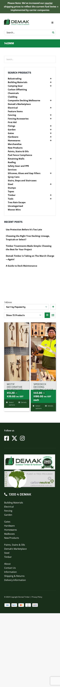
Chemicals (13, 93)
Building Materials (17, 82)
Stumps (12, 188)
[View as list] (53, 315)
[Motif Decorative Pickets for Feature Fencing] (16, 351)
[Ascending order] (53, 307)
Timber (11, 195)
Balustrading (14, 78)
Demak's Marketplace (19, 104)
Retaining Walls (16, 159)
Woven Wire (14, 209)
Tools (10, 199)
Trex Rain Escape (17, 202)
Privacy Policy (37, 597)
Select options (12, 403)
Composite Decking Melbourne (24, 100)
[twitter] (14, 438)
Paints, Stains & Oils (18, 151)
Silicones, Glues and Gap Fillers (24, 173)
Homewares (14, 140)
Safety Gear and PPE (18, 166)
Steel (10, 184)
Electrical (13, 108)
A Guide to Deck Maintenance (21, 265)
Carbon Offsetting (17, 89)
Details (24, 402)
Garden (12, 129)
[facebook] (6, 438)
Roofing (12, 162)
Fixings (11, 126)
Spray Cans (13, 177)
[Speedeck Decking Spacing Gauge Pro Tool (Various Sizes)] (43, 351)
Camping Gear (15, 86)
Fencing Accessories (18, 118)
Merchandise (14, 144)
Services (12, 169)
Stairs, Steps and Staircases (22, 180)
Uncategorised (15, 206)
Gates (11, 133)
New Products (15, 148)
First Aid (12, 122)
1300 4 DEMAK (20, 494)
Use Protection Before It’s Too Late (24, 229)
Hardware (13, 137)
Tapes (11, 191)
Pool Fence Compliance (20, 155)
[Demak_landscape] (16, 18)
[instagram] (22, 438)
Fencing (12, 115)
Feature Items (15, 111)
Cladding (12, 97)
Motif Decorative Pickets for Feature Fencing (14, 389)
